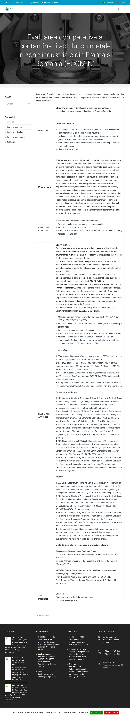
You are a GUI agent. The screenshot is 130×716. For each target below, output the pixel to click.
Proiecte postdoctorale (17, 137)
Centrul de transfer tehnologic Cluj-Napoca (47, 674)
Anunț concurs (17, 637)
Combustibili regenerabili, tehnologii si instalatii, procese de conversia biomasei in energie (79, 654)
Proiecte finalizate (42, 616)
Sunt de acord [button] (96, 712)
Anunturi (10, 122)
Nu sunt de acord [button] (111, 712)
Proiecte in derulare (15, 132)
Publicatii (11, 142)
